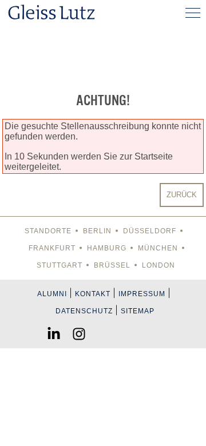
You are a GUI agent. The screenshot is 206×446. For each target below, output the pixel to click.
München (158, 248)
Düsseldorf (149, 231)
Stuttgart (59, 265)
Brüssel (112, 265)
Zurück (182, 194)
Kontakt (92, 294)
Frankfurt (52, 248)
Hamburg (106, 248)
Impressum (141, 294)
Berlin (97, 231)
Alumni (52, 294)
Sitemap (137, 311)
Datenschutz (84, 311)
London (158, 265)
